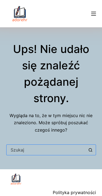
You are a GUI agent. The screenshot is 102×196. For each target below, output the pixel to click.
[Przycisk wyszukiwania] (90, 150)
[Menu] (93, 13)
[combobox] (46, 149)
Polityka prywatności (74, 192)
